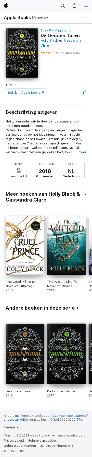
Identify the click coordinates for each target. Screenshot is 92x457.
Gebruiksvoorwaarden (20, 445)
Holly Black (49, 40)
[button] (62, 6)
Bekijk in (24, 92)
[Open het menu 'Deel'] (85, 92)
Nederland (11, 427)
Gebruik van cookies (42, 440)
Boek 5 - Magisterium (56, 30)
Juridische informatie (55, 445)
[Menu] (86, 6)
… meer (80, 152)
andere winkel (14, 419)
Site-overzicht (14, 451)
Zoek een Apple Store (68, 415)
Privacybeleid (14, 440)
